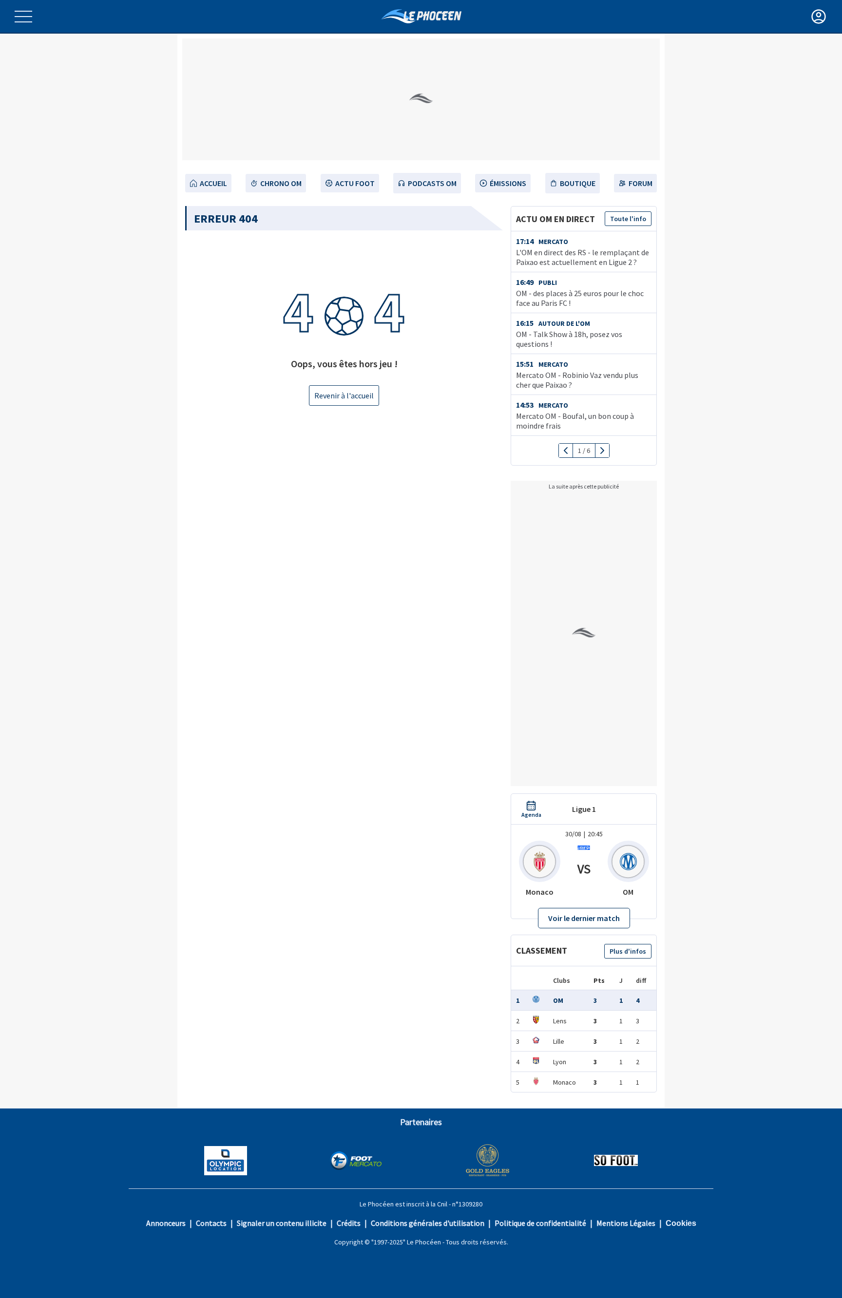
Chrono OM (281, 183)
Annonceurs (166, 1223)
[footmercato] (356, 1161)
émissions (508, 183)
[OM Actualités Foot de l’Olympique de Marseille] (421, 16)
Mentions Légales (625, 1223)
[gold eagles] (488, 1161)
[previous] (566, 450)
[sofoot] (616, 1161)
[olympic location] (225, 1161)
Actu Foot (355, 183)
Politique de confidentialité (540, 1223)
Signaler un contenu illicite (281, 1223)
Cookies (681, 1223)
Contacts (211, 1223)
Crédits (349, 1223)
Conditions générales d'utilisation (427, 1223)
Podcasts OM (432, 183)
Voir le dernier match (584, 918)
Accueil (213, 183)
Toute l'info (628, 218)
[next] (602, 450)
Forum (640, 183)
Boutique (577, 183)
